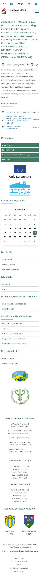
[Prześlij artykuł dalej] (27, 65)
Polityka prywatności (19, 561)
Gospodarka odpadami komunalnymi (16, 155)
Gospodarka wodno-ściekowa (13, 339)
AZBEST (5, 329)
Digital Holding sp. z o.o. (28, 551)
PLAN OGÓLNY (8, 309)
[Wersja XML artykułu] (32, 65)
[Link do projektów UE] (20, 170)
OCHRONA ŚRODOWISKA (12, 324)
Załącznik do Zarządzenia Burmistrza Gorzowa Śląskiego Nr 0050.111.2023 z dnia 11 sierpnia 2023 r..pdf (18, 119)
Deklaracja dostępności (19, 568)
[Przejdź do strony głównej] (17, 11)
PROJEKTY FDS (8, 150)
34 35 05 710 (16, 431)
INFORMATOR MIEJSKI (10, 269)
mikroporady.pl (8, 358)
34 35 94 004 (27, 431)
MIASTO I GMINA (8, 264)
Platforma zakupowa (10, 364)
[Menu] (37, 11)
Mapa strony (19, 571)
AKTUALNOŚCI (7, 259)
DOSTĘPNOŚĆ (7, 145)
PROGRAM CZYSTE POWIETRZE (14, 344)
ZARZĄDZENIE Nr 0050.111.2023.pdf (18, 112)
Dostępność (19, 558)
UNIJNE (5, 289)
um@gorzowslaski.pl (23, 438)
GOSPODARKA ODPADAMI (12, 334)
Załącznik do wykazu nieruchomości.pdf (13, 127)
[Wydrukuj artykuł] (36, 65)
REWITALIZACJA (8, 160)
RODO (19, 565)
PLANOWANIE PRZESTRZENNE (14, 304)
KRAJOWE (6, 284)
